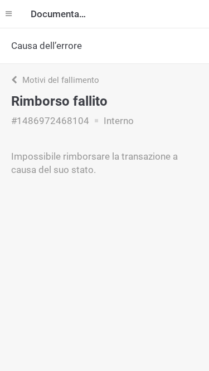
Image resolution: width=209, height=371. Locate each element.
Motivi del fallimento (59, 80)
